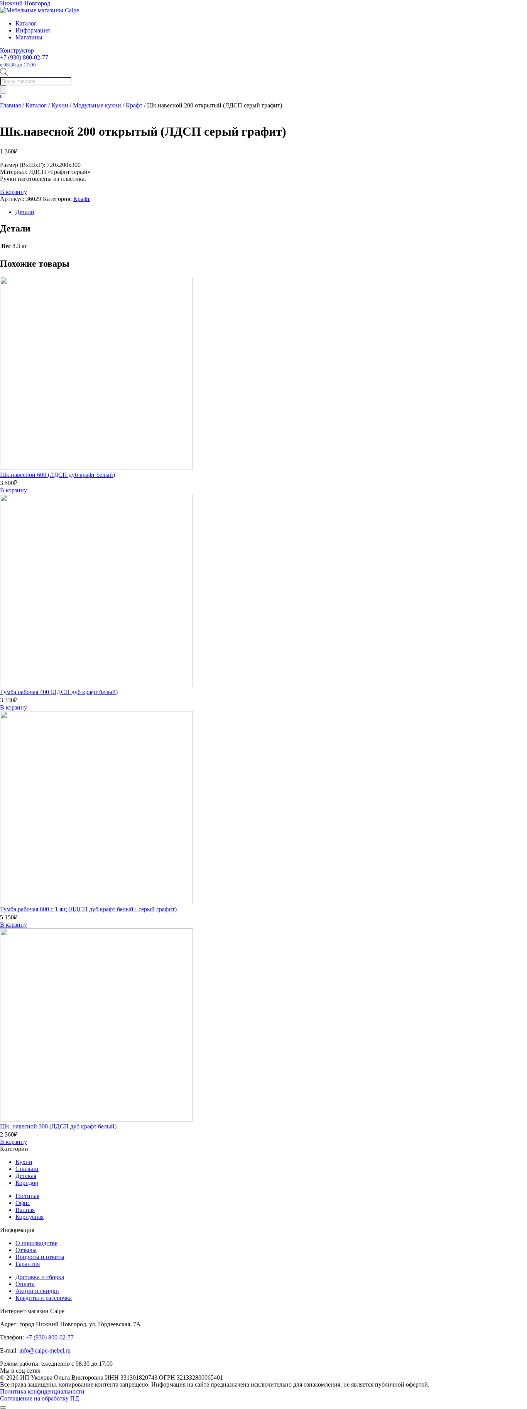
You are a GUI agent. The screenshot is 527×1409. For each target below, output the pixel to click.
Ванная (25, 1209)
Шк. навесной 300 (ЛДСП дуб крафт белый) (58, 1126)
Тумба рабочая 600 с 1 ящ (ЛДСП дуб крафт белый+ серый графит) (88, 909)
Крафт (134, 105)
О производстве (36, 1243)
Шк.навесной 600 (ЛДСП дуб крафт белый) (57, 474)
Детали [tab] (24, 212)
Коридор (26, 1182)
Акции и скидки (37, 1291)
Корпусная (29, 1216)
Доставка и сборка (39, 1277)
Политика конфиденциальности (42, 1391)
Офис (22, 1203)
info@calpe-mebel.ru (45, 1350)
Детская (25, 1175)
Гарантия (27, 1264)
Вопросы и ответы (39, 1257)
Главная (10, 105)
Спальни (27, 1169)
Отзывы (26, 1250)
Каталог (26, 23)
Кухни (59, 105)
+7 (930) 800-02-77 (24, 61)
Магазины (28, 37)
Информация (32, 30)
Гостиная (27, 1196)
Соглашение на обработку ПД (39, 1398)
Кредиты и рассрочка (43, 1298)
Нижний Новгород (25, 3)
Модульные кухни (97, 105)
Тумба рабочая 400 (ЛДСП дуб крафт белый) (59, 692)
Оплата (25, 1284)
